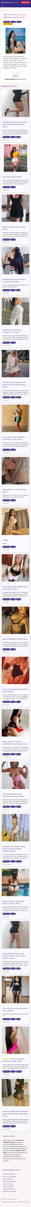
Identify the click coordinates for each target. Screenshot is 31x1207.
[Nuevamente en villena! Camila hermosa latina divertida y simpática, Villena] (15, 827)
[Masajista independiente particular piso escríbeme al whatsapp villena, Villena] (15, 1092)
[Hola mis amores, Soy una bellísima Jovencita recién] (15, 41)
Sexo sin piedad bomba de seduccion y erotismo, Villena (13, 795)
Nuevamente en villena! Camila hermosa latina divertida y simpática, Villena (13, 848)
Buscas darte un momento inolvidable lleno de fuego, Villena (14, 743)
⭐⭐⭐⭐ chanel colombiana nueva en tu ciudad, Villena (13, 1060)
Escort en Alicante (9, 1174)
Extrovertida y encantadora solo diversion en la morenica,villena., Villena (14, 384)
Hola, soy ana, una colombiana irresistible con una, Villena (13, 438)
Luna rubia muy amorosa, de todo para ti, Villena (14, 1009)
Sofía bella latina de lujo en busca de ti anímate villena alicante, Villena (14, 124)
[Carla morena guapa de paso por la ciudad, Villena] (15, 670)
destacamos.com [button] (15, 79)
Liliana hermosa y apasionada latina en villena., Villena (13, 902)
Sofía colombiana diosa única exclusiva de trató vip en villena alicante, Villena (13, 955)
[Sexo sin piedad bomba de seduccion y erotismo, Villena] (15, 775)
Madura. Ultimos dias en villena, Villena (14, 228)
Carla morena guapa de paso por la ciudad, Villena (15, 690)
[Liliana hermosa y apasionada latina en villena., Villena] (15, 882)
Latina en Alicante (9, 1189)
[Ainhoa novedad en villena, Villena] (15, 620)
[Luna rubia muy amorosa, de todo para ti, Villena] (15, 989)
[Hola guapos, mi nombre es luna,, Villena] (15, 471)
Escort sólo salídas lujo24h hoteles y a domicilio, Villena (15, 588)
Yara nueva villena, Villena (11, 177)
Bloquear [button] (15, 76)
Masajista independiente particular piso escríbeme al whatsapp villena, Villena (15, 1113)
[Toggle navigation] (2, 5)
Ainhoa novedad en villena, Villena (15, 639)
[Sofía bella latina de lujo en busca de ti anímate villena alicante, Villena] (15, 103)
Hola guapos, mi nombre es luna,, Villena (14, 490)
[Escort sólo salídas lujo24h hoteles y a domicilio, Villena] (15, 568)
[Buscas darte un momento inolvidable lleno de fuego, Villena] (15, 723)
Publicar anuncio (25, 2)
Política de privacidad (9, 1202)
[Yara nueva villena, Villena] (15, 158)
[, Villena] (15, 521)
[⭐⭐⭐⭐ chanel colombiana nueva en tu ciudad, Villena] (15, 1040)
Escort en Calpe (8, 1186)
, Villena (5, 540)
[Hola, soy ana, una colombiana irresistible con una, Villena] (15, 418)
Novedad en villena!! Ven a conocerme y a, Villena (12, 331)
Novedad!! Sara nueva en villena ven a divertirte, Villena (14, 280)
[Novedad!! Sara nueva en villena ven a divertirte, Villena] (15, 260)
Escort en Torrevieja (9, 1176)
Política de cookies (23, 1202)
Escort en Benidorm (9, 1181)
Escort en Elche (8, 1179)
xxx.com (9, 2)
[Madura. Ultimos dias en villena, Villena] (15, 208)
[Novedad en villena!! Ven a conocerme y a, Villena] (15, 311)
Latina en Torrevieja (9, 1191)
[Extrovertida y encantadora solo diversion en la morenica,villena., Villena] (15, 363)
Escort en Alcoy (8, 1184)
